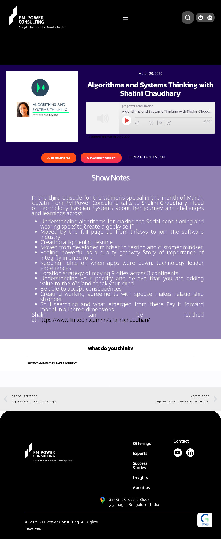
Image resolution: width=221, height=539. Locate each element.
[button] (110, 363)
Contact (181, 441)
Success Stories (140, 466)
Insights (140, 478)
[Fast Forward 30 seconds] (173, 122)
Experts (140, 453)
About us (141, 487)
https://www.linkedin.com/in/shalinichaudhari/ (94, 320)
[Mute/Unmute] (141, 122)
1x (160, 123)
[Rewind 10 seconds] (152, 122)
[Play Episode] (126, 120)
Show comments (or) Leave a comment (52, 363)
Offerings (142, 443)
